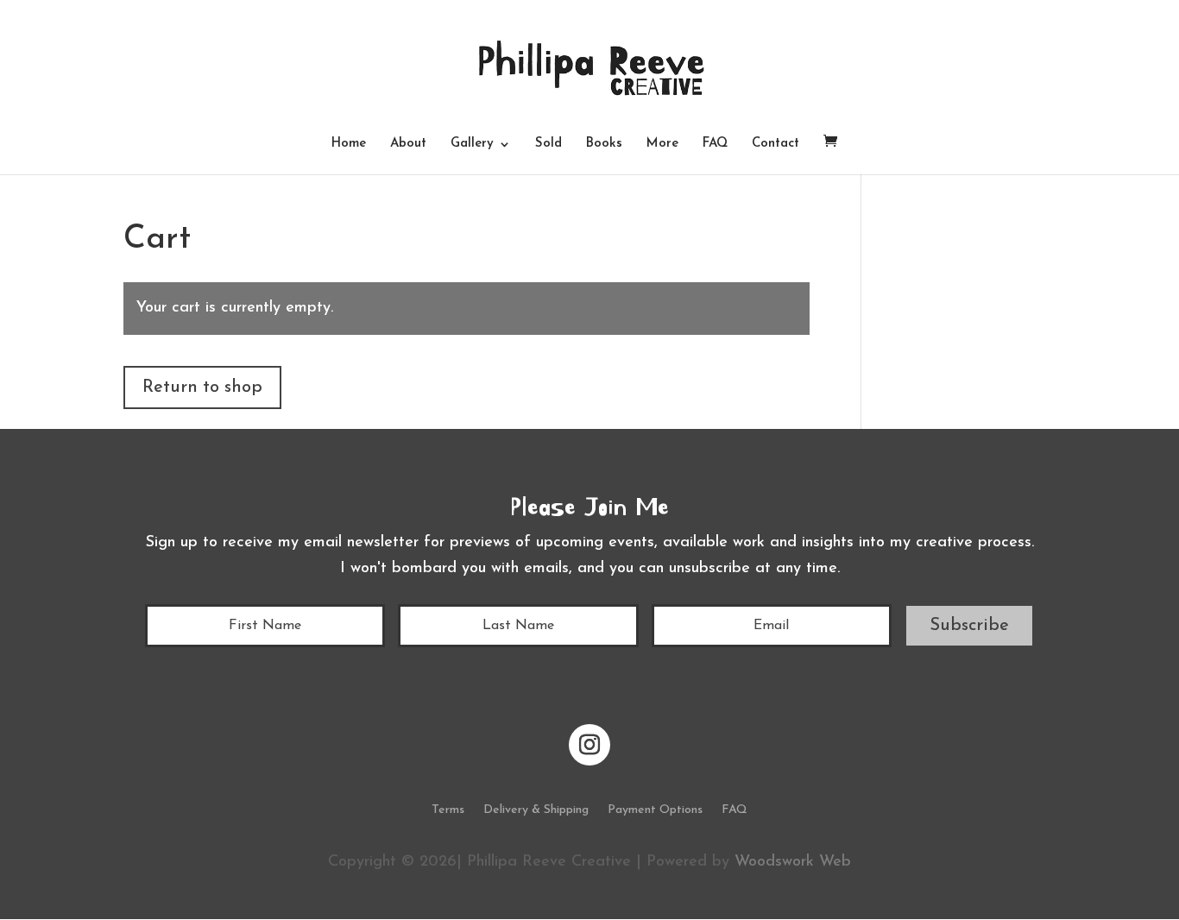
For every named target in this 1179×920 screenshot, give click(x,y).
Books (604, 144)
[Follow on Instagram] (589, 745)
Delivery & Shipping (536, 810)
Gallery (472, 144)
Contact (775, 144)
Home (348, 144)
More (662, 144)
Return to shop (202, 387)
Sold (548, 144)
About (408, 144)
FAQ (715, 144)
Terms (448, 810)
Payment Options (655, 810)
